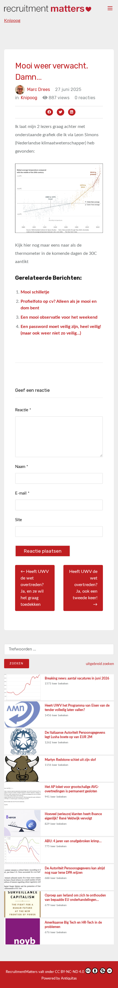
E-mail (22, 493)
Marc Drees (38, 89)
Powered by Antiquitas (59, 978)
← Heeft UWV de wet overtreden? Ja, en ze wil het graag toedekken (35, 588)
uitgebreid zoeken (100, 664)
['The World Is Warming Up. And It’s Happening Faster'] (59, 198)
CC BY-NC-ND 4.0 (69, 972)
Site (18, 520)
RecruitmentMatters (22, 972)
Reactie (23, 410)
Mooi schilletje (35, 292)
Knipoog (12, 20)
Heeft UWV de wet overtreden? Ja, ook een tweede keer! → (83, 588)
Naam (21, 467)
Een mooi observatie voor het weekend (59, 317)
